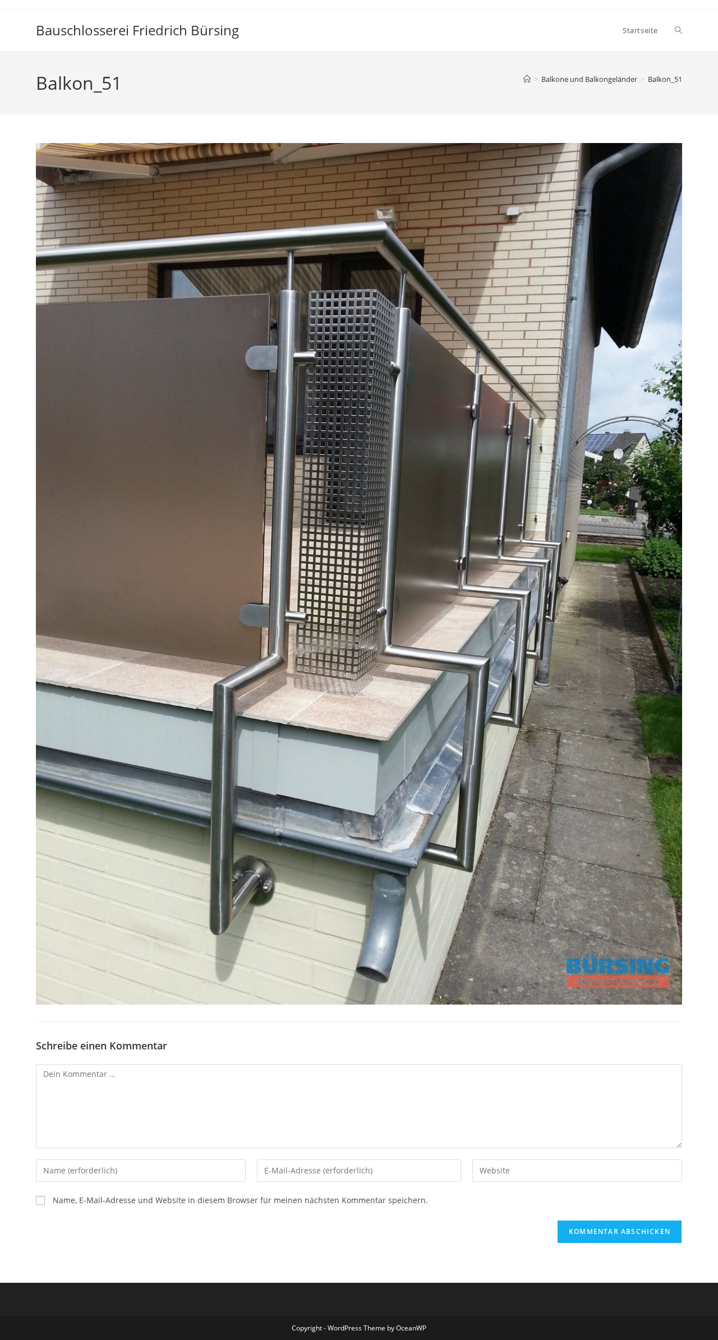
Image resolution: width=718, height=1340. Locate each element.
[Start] (527, 79)
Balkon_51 (665, 79)
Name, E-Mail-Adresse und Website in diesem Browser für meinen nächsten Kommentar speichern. (240, 1200)
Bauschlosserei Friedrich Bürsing (137, 30)
